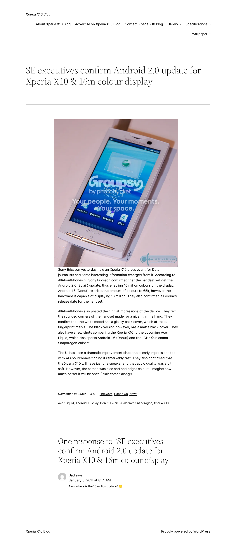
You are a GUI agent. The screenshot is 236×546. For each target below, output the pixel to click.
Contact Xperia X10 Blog (144, 24)
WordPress (201, 531)
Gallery (172, 24)
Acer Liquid (66, 403)
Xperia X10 (161, 403)
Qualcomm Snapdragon (135, 403)
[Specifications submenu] (209, 24)
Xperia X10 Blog (38, 14)
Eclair (114, 403)
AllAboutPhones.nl (72, 280)
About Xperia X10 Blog (53, 24)
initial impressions (125, 311)
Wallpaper (199, 34)
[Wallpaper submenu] (209, 34)
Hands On (121, 394)
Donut (104, 403)
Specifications (196, 24)
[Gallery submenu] (180, 24)
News (133, 394)
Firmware (106, 394)
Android (81, 403)
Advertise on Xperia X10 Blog (97, 24)
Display (93, 403)
